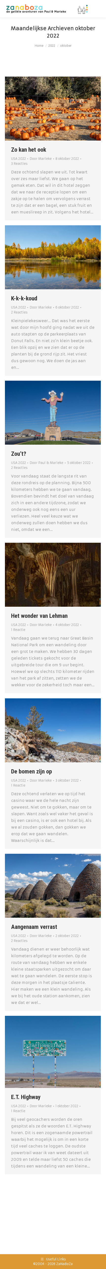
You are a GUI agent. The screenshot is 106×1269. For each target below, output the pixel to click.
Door (41, 159)
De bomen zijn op (31, 771)
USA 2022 (18, 159)
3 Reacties (19, 164)
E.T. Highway (26, 1097)
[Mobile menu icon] (96, 9)
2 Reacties (19, 312)
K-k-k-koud (24, 298)
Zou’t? (18, 453)
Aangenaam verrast (34, 926)
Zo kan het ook (28, 149)
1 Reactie (18, 630)
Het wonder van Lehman (39, 615)
